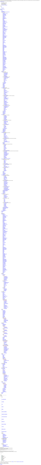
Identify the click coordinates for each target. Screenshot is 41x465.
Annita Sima (4, 16)
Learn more (1, 1)
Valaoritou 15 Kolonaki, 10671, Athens (5, 445)
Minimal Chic (5, 75)
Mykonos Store (4, 435)
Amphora (5, 120)
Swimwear (5, 176)
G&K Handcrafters (5, 29)
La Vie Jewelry (4, 40)
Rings (4, 146)
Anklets (5, 147)
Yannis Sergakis (5, 141)
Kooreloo (4, 38)
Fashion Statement (6, 73)
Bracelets (5, 145)
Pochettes (5, 118)
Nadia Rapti (4, 52)
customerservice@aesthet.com (6, 446)
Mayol (3, 48)
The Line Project (4, 63)
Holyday (4, 32)
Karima (3, 35)
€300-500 (5, 205)
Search (1, 394)
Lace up (5, 169)
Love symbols (5, 135)
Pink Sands (4, 54)
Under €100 (5, 203)
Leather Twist (4, 42)
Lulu (3, 44)
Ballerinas (5, 161)
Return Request (4, 442)
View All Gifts (5, 197)
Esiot (3, 27)
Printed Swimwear (6, 188)
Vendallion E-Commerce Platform (20, 461)
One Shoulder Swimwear (6, 189)
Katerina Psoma (4, 36)
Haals (3, 31)
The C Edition (4, 61)
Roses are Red (4, 55)
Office (4, 81)
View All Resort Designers (7, 186)
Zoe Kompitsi (4, 69)
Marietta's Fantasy (4, 47)
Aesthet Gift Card (4, 441)
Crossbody (5, 126)
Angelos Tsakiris (4, 15)
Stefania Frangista (4, 57)
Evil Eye (5, 148)
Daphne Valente (5, 98)
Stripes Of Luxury (5, 59)
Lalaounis (4, 41)
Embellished (5, 170)
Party (4, 79)
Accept (3, 1)
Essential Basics (5, 76)
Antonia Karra (4, 17)
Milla (3, 49)
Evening (5, 78)
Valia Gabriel (5, 166)
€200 (4, 200)
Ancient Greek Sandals (5, 13)
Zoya (3, 70)
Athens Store (4, 434)
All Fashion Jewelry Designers (7, 158)
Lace (4, 100)
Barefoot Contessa (5, 18)
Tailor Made (4, 60)
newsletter (1, 464)
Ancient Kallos (4, 14)
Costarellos (4, 21)
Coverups (5, 94)
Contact (3, 436)
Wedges (5, 162)
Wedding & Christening (6, 77)
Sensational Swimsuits (6, 187)
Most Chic (4, 51)
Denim (4, 93)
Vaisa (3, 65)
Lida (3, 43)
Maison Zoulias (4, 45)
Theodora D (4, 64)
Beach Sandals (5, 177)
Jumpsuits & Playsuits (6, 91)
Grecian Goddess (6, 74)
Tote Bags (5, 115)
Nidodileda (5, 101)
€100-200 (5, 204)
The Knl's (4, 62)
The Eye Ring (5, 140)
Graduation (5, 107)
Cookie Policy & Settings (5, 437)
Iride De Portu (4, 34)
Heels (4, 160)
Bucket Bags (5, 117)
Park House (4, 53)
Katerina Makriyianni (6, 154)
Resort (4, 110)
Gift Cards (5, 137)
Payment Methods (4, 440)
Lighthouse (12, 461)
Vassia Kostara (4, 66)
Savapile (4, 56)
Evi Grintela (4, 28)
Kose (3, 39)
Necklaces (5, 133)
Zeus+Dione (4, 68)
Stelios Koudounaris (5, 58)
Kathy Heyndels (4, 37)
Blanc (3, 19)
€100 (4, 199)
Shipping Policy (4, 439)
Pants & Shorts (5, 90)
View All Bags (5, 119)
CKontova (4, 20)
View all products (6, 163)
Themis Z (5, 184)
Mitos (3, 50)
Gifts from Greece (6, 196)
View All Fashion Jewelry (6, 150)
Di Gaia (3, 24)
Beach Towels (5, 178)
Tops (4, 89)
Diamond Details (6, 136)
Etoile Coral (5, 181)
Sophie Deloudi (5, 183)
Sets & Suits (5, 92)
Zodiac (5, 149)
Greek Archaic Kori (6, 182)
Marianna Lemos (4, 46)
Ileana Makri (4, 33)
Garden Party (5, 80)
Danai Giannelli (4, 23)
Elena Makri (4, 25)
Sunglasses (5, 179)
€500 (4, 201)
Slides (4, 168)
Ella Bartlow (5, 152)
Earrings (5, 134)
